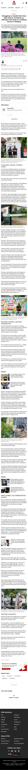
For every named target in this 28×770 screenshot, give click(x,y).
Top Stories (3, 7)
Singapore (17, 7)
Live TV (3, 726)
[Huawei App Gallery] (16, 755)
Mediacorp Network (18, 738)
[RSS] (18, 751)
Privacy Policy (22, 763)
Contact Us (16, 741)
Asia (2, 715)
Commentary (4, 724)
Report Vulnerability (10, 764)
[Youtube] (12, 751)
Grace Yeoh (3, 64)
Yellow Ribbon (12, 678)
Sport (15, 726)
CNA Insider (17, 717)
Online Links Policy (19, 764)
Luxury (15, 719)
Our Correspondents (19, 743)
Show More (14, 119)
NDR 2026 (24, 7)
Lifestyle (3, 719)
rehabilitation (4, 678)
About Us (3, 738)
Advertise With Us (5, 741)
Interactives (17, 724)
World (15, 729)
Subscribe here (6, 668)
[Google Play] (9, 755)
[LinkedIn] (15, 751)
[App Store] (10, 755)
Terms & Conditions (14, 763)
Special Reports (5, 729)
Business (3, 717)
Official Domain (6, 763)
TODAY (3, 722)
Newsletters (4, 731)
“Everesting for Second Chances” (14, 289)
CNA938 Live (17, 722)
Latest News (11, 7)
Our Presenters (4, 743)
